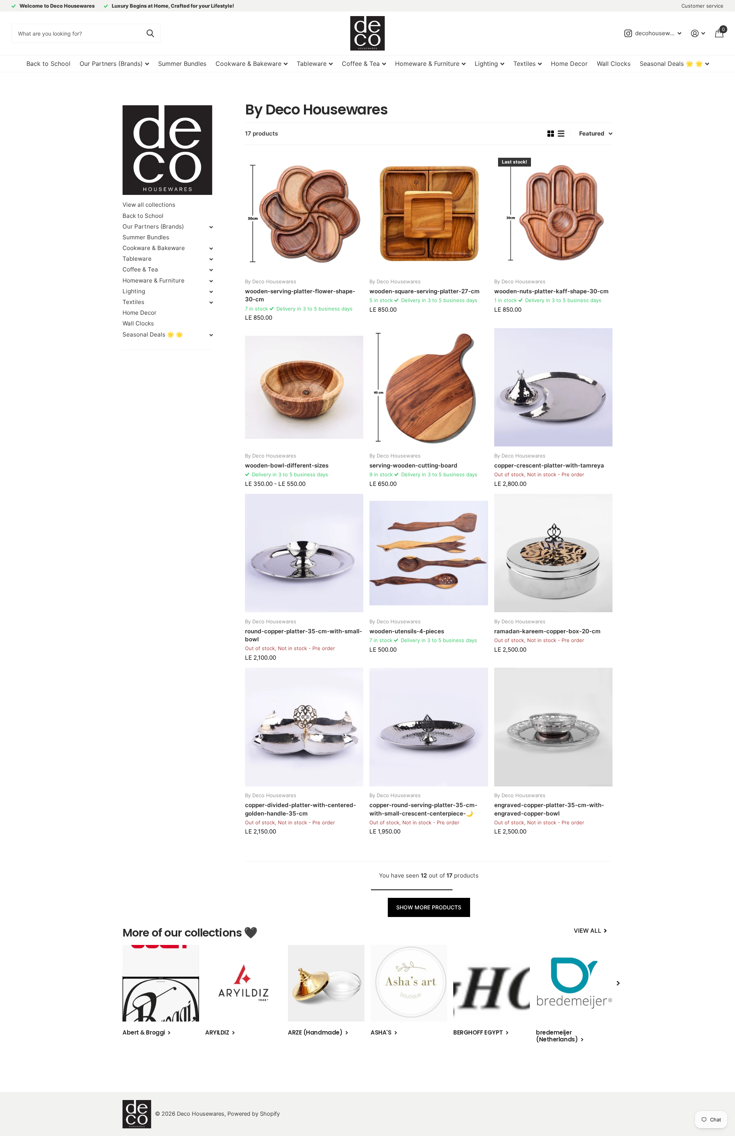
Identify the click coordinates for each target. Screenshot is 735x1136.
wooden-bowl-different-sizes (286, 465)
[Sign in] (698, 33)
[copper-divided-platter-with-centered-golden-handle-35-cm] (304, 727)
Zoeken (150, 33)
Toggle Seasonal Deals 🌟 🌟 (211, 335)
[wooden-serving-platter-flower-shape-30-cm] (304, 213)
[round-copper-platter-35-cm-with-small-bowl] (304, 553)
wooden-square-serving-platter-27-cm (424, 291)
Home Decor (569, 63)
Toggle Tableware (211, 259)
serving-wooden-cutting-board (413, 465)
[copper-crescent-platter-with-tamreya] (553, 387)
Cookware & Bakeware (248, 63)
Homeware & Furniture (427, 63)
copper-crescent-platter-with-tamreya (549, 465)
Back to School (48, 63)
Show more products (428, 907)
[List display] (561, 134)
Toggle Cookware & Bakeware (211, 248)
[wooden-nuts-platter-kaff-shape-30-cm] (553, 213)
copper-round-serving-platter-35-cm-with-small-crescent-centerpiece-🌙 (423, 809)
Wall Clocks (613, 63)
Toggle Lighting (211, 291)
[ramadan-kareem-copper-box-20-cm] (553, 553)
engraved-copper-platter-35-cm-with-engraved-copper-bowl (549, 809)
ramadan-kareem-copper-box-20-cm (547, 631)
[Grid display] (550, 134)
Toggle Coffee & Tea (211, 270)
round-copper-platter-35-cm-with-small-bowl (303, 635)
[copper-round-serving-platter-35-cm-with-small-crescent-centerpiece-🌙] (428, 727)
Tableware (312, 63)
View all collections (148, 204)
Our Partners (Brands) (111, 63)
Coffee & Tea (361, 63)
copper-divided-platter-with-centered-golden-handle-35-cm (300, 809)
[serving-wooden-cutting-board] (428, 387)
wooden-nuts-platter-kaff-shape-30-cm (551, 291)
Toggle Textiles (211, 302)
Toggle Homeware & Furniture (211, 281)
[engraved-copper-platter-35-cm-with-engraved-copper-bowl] (553, 727)
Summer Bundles (182, 63)
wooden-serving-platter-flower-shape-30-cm (300, 295)
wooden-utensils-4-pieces (406, 631)
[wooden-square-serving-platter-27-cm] (428, 213)
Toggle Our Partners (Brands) (211, 227)
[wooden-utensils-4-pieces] (428, 553)
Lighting (486, 63)
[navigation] (618, 983)
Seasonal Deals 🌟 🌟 (671, 63)
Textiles (524, 63)
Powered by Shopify (253, 1113)
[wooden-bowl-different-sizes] (304, 387)
